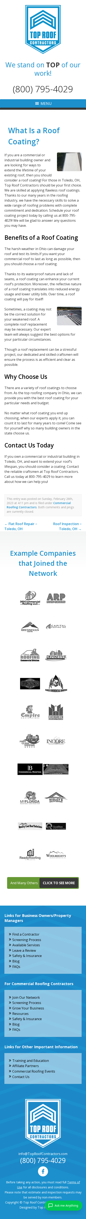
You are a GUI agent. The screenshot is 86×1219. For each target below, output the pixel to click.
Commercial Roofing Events (33, 1071)
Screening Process (26, 939)
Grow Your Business (28, 1008)
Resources (20, 1013)
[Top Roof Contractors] (43, 29)
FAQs (16, 966)
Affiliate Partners (25, 1066)
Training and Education (30, 1060)
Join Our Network (26, 997)
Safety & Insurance (27, 955)
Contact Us (20, 1076)
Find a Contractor (25, 934)
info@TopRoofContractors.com (42, 1153)
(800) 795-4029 (43, 89)
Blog (16, 961)
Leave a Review (24, 950)
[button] (46, 103)
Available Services (26, 945)
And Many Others (42, 883)
